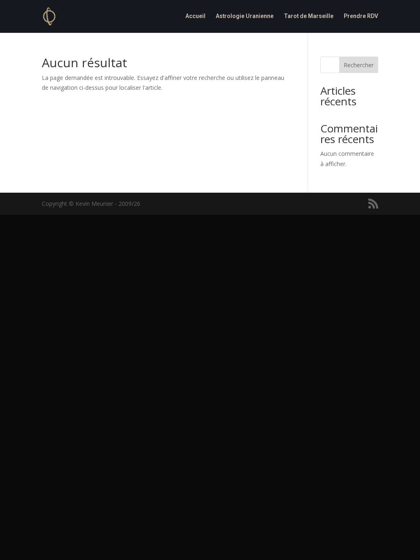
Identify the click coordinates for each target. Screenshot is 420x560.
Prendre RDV (361, 17)
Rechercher (359, 65)
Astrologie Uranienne (245, 17)
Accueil (195, 17)
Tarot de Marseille (308, 17)
